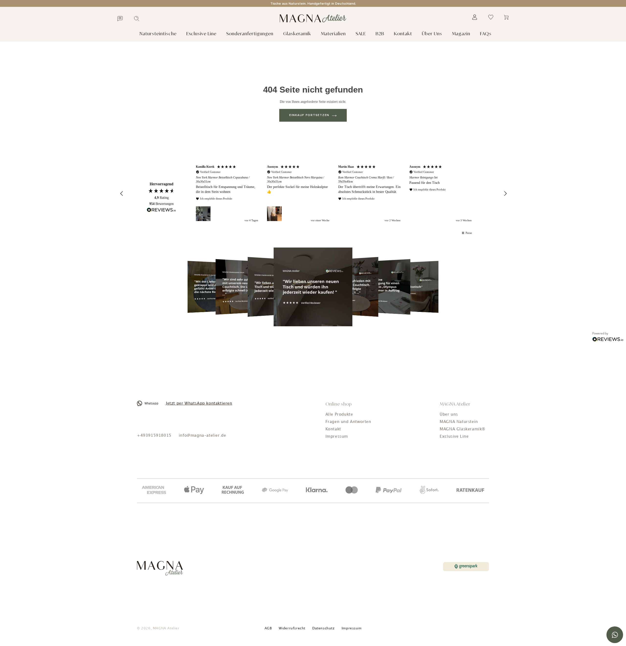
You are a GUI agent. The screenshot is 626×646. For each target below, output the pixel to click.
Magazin (461, 33)
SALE (361, 33)
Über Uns (432, 33)
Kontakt (403, 33)
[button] (122, 194)
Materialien (333, 33)
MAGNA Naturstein (459, 422)
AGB (268, 628)
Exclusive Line (201, 33)
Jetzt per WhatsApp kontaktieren (199, 403)
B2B (380, 33)
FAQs (486, 33)
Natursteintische (158, 33)
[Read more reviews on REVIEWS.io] (161, 210)
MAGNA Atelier (166, 628)
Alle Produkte (339, 414)
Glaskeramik (297, 33)
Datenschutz (323, 628)
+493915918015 (154, 435)
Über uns (449, 414)
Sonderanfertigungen (249, 33)
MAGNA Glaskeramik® (462, 429)
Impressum (336, 436)
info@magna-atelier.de (202, 435)
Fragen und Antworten (348, 422)
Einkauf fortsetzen (309, 115)
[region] (334, 193)
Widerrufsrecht (292, 628)
